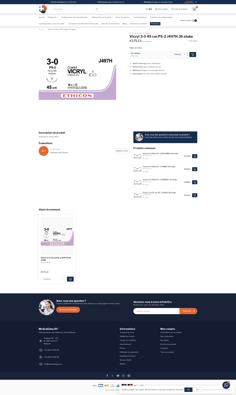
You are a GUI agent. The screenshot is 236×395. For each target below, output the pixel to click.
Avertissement (125, 344)
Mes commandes (166, 336)
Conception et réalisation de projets (83, 24)
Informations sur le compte (170, 332)
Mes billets (164, 340)
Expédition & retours (128, 356)
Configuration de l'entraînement (74, 17)
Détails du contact (127, 336)
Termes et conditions (128, 340)
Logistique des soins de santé (51, 24)
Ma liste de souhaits (168, 344)
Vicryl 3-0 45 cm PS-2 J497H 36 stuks (62, 29)
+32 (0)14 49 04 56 (51, 350)
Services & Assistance (110, 24)
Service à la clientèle (138, 24)
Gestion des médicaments (161, 17)
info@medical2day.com (53, 364)
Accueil (42, 17)
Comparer (47, 279)
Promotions (155, 24)
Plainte (122, 364)
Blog (125, 24)
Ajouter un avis (122, 151)
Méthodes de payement (129, 352)
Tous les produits (167, 352)
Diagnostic (52, 17)
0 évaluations (147, 33)
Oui (188, 389)
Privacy (122, 348)
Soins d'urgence (122, 17)
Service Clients (126, 360)
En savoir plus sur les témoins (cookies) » (217, 390)
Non (197, 389)
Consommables (140, 17)
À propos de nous (127, 332)
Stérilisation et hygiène (101, 17)
